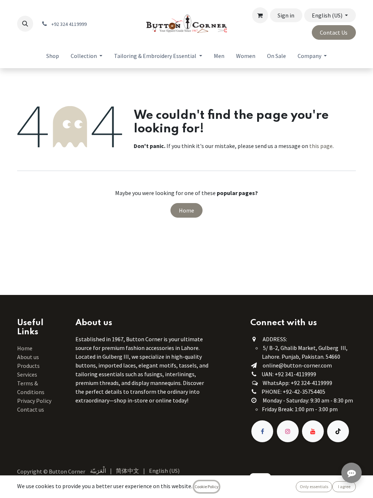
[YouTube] (313, 431)
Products (28, 365)
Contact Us (334, 32)
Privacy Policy (34, 400)
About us (28, 357)
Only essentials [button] (314, 486)
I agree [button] (344, 486)
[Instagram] (288, 431)
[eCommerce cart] (260, 15)
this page (321, 145)
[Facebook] (262, 431)
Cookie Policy (207, 486)
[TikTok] (338, 431)
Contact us (30, 409)
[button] (25, 24)
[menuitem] (52, 56)
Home (186, 210)
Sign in (286, 15)
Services (27, 374)
